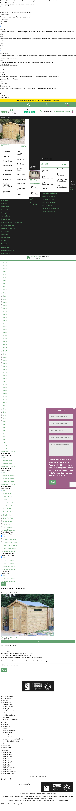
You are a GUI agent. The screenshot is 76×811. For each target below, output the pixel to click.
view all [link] (23, 146)
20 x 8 (5, 381)
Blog (4, 743)
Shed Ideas (20, 108)
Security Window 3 (9, 563)
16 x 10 (5, 430)
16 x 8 (5, 369)
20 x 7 (5, 351)
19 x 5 (5, 287)
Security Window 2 (9, 560)
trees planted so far (24, 784)
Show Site (63, 108)
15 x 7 (5, 335)
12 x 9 (5, 387)
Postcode (54, 430)
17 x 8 (5, 372)
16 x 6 (5, 308)
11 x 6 (5, 293)
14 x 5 (5, 271)
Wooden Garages (8, 706)
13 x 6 (5, 299)
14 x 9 (5, 393)
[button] (47, 104)
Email (52, 423)
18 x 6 (5, 314)
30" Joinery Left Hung (10, 545)
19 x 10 (5, 439)
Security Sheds (7, 704)
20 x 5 (5, 290)
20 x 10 (5, 442)
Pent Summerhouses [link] (47, 183)
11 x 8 (5, 354)
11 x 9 (5, 384)
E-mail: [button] (22, 655)
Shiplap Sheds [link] (7, 179)
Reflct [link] (41, 776)
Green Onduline (8, 512)
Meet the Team (7, 732)
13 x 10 (5, 421)
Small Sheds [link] (20, 175)
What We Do (34, 108)
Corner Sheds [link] (7, 161)
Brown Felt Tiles (8, 518)
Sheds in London (7, 754)
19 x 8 (5, 378)
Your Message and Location (59, 444)
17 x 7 (5, 342)
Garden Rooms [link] (18, 195)
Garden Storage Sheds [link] (19, 153)
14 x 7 (5, 332)
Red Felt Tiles (7, 524)
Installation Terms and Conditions (13, 739)
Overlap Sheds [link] (7, 175)
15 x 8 (5, 366)
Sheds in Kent (7, 752)
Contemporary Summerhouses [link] (62, 180)
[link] (66, 104)
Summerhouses (47, 159)
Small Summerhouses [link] (62, 186)
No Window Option (9, 566)
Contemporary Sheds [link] (21, 189)
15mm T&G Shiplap (9, 478)
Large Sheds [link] (20, 184)
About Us (5, 724)
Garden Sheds (5, 117)
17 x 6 (5, 311)
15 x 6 (5, 305)
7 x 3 (5, 445)
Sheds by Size (7, 709)
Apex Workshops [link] (35, 187)
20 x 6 (5, 320)
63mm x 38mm (8, 463)
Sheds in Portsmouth (9, 767)
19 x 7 (5, 348)
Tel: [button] (6, 655)
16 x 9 (5, 400)
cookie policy (64, 1)
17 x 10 (5, 433)
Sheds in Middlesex (8, 773)
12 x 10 (5, 418)
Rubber (5, 500)
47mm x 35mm (8, 460)
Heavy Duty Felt (8, 496)
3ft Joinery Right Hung (10, 539)
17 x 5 (5, 281)
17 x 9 (5, 403)
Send (53, 482)
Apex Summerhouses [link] (47, 177)
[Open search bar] (28, 104)
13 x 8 (5, 360)
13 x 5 (5, 268)
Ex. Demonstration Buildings (11, 719)
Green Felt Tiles (8, 521)
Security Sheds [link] (19, 169)
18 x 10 (5, 436)
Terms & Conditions (8, 737)
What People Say (54, 108)
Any (4, 457)
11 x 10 (5, 415)
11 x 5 (5, 262)
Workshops (6, 700)
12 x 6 (5, 296)
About (26, 108)
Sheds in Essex (7, 756)
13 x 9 (5, 390)
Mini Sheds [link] (20, 164)
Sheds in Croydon (8, 765)
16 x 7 (5, 339)
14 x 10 (5, 424)
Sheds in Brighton (8, 763)
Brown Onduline (8, 509)
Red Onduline (7, 506)
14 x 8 (5, 363)
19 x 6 (5, 317)
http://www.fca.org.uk (61, 800)
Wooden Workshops (34, 167)
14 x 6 (5, 302)
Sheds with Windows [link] (6, 192)
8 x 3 (5, 448)
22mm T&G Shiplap (9, 481)
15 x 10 (5, 427)
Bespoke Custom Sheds (10, 711)
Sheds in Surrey (7, 761)
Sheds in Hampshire (8, 769)
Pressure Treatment (9, 730)
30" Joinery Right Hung (10, 548)
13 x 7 (5, 329)
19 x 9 (5, 409)
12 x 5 (5, 265)
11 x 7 (5, 323)
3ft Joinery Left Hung (10, 542)
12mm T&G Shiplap (9, 475)
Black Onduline (8, 503)
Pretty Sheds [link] (20, 159)
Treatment (6, 717)
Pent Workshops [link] (35, 193)
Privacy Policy (7, 747)
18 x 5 (5, 284)
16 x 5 (5, 277)
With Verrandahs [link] (61, 174)
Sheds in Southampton (9, 771)
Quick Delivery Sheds (9, 715)
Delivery (71, 110)
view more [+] (5, 451)
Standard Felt (7, 493)
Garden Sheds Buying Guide (11, 741)
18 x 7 (5, 345)
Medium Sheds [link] (21, 179)
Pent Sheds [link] (6, 156)
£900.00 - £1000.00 (9, 578)
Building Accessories (9, 713)
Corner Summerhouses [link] (49, 202)
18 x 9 (5, 406)
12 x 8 (5, 357)
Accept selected (5, 97)
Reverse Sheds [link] (8, 166)
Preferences (9, 3)
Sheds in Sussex (7, 759)
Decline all (16, 3)
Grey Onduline (7, 515)
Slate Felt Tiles (8, 527)
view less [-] (12, 451)
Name (52, 416)
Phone (52, 437)
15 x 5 (5, 274)
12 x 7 (5, 326)
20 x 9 (5, 412)
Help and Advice (44, 108)
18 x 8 (5, 375)
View (38, 641)
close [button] (3, 583)
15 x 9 (5, 397)
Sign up (4, 670)
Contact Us (71, 108)
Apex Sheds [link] (7, 152)
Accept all (3, 3)
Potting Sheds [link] (8, 170)
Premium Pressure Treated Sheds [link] (8, 185)
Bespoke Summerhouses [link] (47, 171)
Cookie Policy (6, 745)
